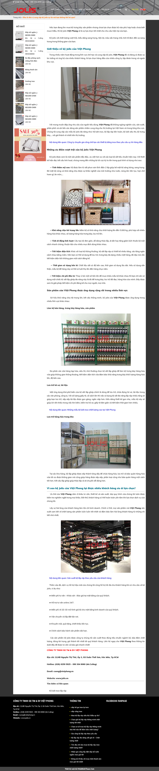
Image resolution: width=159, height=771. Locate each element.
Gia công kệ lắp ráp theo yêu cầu (84, 734)
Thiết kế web (70, 769)
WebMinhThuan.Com (86, 769)
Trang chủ (69, 9)
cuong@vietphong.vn (27, 715)
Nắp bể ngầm (85, 9)
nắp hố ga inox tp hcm (80, 707)
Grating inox (30, 81)
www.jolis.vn (62, 678)
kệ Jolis (63, 31)
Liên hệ (117, 9)
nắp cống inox (76, 711)
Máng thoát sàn (31, 70)
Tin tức (135, 9)
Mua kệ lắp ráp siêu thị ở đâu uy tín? (85, 715)
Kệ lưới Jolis (103, 9)
